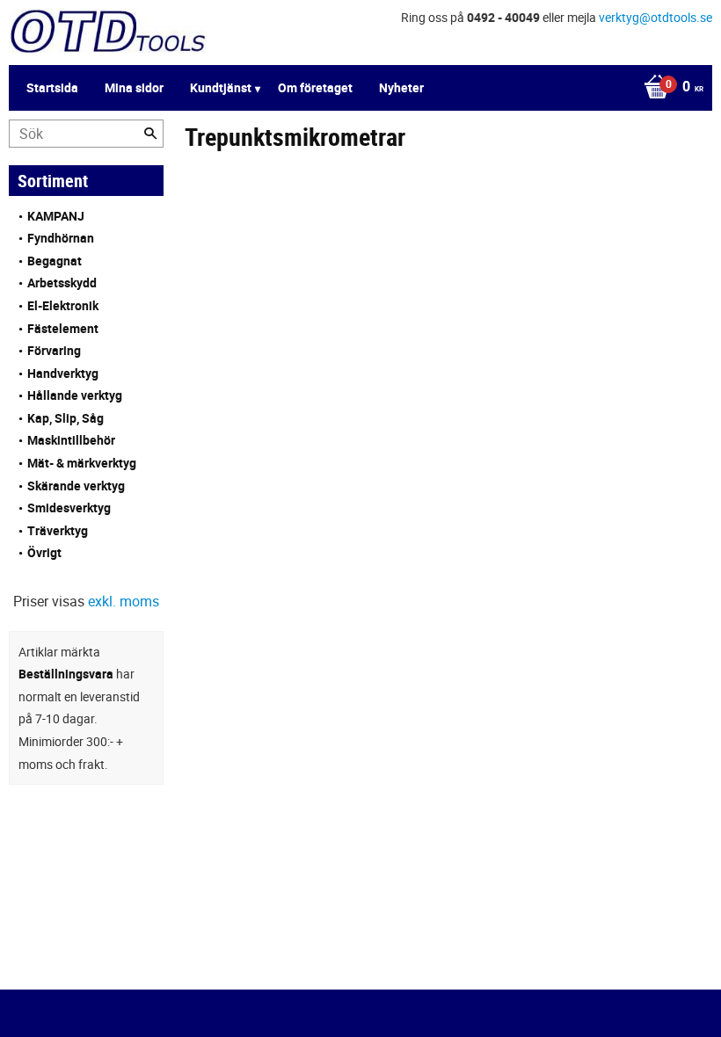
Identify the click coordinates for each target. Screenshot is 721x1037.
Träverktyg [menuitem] (57, 530)
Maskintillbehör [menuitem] (71, 439)
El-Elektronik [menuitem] (62, 305)
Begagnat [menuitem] (54, 260)
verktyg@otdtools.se (655, 17)
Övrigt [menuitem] (44, 552)
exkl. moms (123, 601)
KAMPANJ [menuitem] (55, 215)
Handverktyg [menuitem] (62, 373)
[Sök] (150, 133)
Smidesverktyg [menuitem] (69, 507)
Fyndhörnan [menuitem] (60, 237)
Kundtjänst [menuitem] (220, 87)
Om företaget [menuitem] (315, 87)
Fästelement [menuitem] (62, 328)
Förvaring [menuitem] (54, 350)
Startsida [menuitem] (52, 87)
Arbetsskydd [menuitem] (62, 282)
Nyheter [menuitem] (401, 87)
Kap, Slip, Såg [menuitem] (65, 418)
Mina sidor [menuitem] (134, 87)
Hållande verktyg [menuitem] (74, 395)
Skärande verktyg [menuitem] (76, 485)
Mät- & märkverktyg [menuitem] (81, 462)
